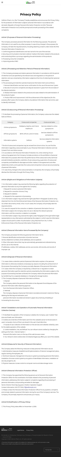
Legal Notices (20, 430)
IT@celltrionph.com (30, 387)
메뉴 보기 (2, 2)
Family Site (48, 449)
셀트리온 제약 (30, 2)
